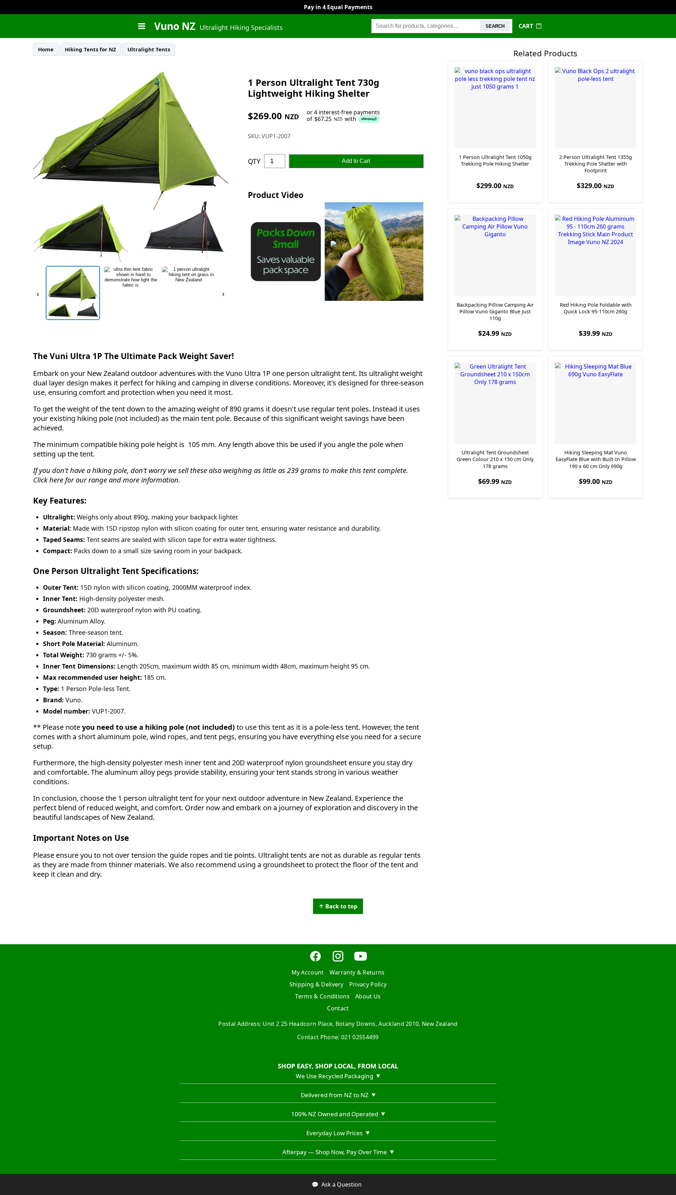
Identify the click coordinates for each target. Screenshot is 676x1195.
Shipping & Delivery (316, 984)
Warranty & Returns (357, 972)
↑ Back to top (338, 906)
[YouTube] (360, 960)
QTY (254, 161)
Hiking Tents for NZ (90, 49)
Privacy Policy (368, 984)
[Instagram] (338, 960)
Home (46, 49)
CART (526, 26)
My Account (308, 972)
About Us (368, 996)
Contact (338, 1008)
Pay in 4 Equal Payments (338, 7)
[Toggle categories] (141, 26)
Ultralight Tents (148, 49)
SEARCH (495, 26)
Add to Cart (356, 161)
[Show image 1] (73, 293)
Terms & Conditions (322, 996)
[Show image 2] (131, 293)
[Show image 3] (188, 293)
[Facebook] (315, 960)
